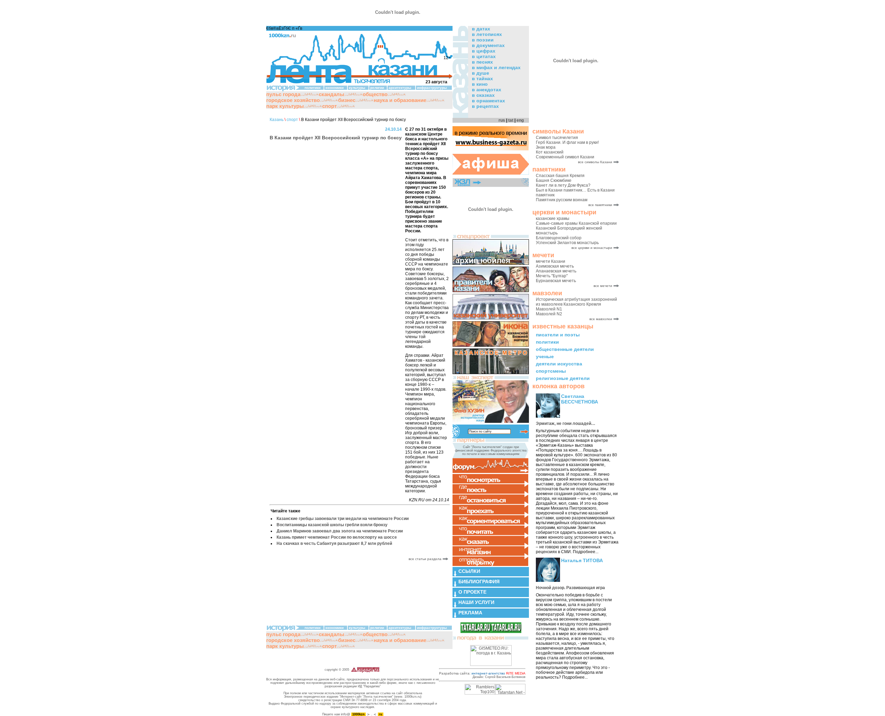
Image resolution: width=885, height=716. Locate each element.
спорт (329, 106)
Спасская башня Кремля (560, 175)
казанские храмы (552, 218)
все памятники (600, 205)
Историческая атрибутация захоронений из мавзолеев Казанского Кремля (576, 302)
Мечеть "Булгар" (552, 275)
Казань (276, 119)
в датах (481, 28)
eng (520, 120)
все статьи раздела (425, 559)
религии (377, 88)
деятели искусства (559, 363)
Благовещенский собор (558, 237)
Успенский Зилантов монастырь (567, 242)
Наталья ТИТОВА (582, 560)
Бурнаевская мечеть (556, 280)
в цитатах (484, 56)
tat (510, 120)
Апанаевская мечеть (556, 271)
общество (375, 94)
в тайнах (482, 78)
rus (502, 120)
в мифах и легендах (496, 67)
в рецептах (485, 106)
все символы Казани (595, 162)
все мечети (603, 286)
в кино (480, 84)
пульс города (283, 94)
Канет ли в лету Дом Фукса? (563, 185)
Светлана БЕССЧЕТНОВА (579, 399)
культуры (357, 88)
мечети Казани (550, 261)
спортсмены (551, 371)
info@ (345, 714)
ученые (545, 356)
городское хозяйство (293, 100)
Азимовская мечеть (555, 266)
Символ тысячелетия (557, 137)
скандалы (331, 94)
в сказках (483, 95)
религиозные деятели (563, 378)
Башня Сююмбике (553, 180)
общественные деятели (565, 349)
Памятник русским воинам (561, 199)
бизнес (346, 100)
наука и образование (400, 100)
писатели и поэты (558, 334)
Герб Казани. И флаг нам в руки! (567, 142)
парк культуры (285, 106)
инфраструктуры (432, 88)
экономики (334, 88)
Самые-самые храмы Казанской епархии (576, 223)
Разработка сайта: (482, 673)
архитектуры (400, 88)
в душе (480, 73)
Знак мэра (546, 147)
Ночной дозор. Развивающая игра (570, 587)
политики (547, 342)
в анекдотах (486, 89)
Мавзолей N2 (549, 313)
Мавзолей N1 (549, 309)
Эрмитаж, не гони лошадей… (565, 423)
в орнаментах (488, 100)
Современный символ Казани (565, 157)
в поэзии (483, 40)
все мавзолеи (600, 319)
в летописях (487, 34)
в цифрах (483, 51)
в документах (488, 45)
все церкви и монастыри (591, 248)
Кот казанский (549, 152)
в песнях (482, 62)
